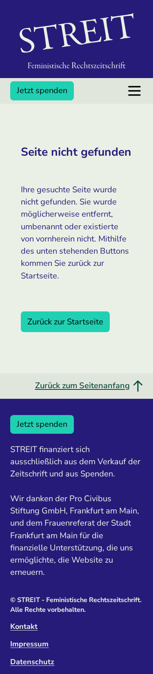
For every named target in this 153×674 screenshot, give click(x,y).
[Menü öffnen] (134, 91)
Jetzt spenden (42, 90)
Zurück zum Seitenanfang (82, 385)
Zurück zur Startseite (65, 321)
